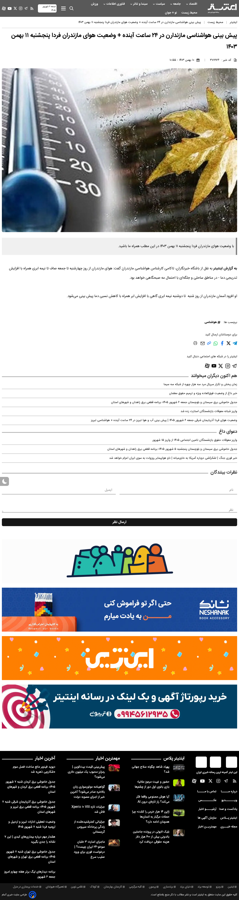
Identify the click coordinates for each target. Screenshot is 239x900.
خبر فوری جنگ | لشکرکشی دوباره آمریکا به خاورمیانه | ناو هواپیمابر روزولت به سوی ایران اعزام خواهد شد (173, 458)
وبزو (218, 887)
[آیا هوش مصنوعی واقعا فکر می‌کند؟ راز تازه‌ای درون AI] (178, 797)
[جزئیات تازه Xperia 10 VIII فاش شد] (114, 807)
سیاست (161, 4)
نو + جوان (171, 12)
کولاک (93, 887)
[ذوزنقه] (119, 561)
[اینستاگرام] (20, 8)
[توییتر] (15, 8)
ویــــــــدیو (229, 800)
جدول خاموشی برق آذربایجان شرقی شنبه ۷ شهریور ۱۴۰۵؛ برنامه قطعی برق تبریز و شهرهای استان (28, 807)
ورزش (95, 4)
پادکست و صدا (228, 809)
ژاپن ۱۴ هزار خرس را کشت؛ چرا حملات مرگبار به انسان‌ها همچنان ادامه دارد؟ (150, 816)
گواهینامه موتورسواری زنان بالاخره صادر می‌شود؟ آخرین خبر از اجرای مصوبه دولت (87, 792)
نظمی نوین (77, 887)
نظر (231, 510)
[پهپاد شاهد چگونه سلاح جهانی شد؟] (178, 767)
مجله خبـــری (228, 826)
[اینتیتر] (222, 8)
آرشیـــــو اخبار (207, 809)
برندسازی (168, 887)
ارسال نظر (119, 522)
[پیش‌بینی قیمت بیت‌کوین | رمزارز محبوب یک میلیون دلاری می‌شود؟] (114, 767)
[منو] (63, 8)
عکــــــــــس (207, 800)
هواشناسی (210, 322)
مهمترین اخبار (108, 758)
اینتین (231, 887)
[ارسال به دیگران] (202, 345)
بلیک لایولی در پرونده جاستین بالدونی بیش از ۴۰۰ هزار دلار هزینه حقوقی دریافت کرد (151, 836)
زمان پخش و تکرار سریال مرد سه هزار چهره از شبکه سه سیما (200, 384)
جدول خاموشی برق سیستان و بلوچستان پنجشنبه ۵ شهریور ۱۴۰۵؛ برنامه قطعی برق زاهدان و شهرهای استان (172, 449)
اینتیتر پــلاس (228, 818)
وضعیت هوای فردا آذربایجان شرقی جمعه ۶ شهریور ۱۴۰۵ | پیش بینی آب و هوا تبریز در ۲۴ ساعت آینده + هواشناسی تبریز (164, 420)
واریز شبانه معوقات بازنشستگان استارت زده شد (209, 411)
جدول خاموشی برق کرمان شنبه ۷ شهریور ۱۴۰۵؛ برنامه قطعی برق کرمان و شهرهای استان (30, 787)
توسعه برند (203, 887)
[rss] (32, 8)
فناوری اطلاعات (116, 4)
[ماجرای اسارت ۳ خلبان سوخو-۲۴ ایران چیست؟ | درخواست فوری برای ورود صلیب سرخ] (114, 842)
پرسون (152, 887)
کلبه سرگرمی (135, 887)
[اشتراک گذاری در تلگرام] (235, 344)
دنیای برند (185, 887)
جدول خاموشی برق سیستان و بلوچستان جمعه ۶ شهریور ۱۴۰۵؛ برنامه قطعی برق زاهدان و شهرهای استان (174, 402)
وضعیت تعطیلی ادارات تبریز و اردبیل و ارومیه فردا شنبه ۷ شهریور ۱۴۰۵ (31, 824)
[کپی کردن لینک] (209, 344)
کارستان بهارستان (113, 887)
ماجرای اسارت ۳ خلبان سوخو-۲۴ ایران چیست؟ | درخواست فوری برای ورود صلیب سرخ (89, 849)
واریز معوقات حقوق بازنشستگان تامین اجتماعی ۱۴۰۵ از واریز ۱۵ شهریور (194, 440)
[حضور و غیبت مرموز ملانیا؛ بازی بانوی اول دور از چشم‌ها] (178, 782)
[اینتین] (119, 658)
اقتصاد (193, 4)
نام (231, 490)
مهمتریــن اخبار (207, 826)
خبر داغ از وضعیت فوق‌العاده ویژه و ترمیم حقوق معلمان (203, 393)
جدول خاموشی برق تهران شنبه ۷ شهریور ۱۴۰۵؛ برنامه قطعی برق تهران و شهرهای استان (30, 856)
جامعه (177, 4)
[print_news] (195, 344)
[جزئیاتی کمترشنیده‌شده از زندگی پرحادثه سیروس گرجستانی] (114, 822)
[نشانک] (119, 610)
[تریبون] (119, 706)
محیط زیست (189, 12)
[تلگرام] (26, 8)
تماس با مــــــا (206, 791)
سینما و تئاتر (140, 4)
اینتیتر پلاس (173, 758)
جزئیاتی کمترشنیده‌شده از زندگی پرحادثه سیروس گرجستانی (89, 827)
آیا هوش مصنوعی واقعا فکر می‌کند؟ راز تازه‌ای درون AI (152, 799)
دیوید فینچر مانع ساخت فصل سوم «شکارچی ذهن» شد (34, 769)
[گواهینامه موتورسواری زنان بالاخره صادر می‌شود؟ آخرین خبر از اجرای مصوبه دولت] (114, 787)
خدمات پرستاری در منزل (26, 887)
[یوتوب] (10, 8)
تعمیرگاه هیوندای (55, 887)
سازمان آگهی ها (207, 818)
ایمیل (108, 490)
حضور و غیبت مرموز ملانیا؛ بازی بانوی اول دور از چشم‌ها (152, 784)
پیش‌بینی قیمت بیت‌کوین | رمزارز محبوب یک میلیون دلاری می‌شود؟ (86, 772)
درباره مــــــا (229, 791)
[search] (71, 8)
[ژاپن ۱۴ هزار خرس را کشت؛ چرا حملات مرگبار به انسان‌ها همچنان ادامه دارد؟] (178, 812)
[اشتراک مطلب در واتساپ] (215, 345)
